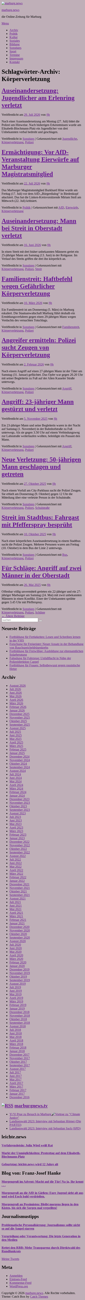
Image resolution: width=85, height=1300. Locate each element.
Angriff (66, 388)
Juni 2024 (15, 778)
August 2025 (17, 728)
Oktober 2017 (18, 1061)
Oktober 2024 (18, 763)
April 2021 (16, 912)
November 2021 (19, 888)
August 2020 (17, 941)
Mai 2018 (15, 1037)
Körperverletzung (13, 142)
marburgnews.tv (31, 1105)
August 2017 (17, 1069)
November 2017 (19, 1058)
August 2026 (17, 685)
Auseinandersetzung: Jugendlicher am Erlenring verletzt (38, 98)
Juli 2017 (15, 1072)
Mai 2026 (15, 696)
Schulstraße (42, 507)
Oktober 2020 (18, 934)
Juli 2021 (15, 902)
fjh (48, 114)
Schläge (40, 612)
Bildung (14, 44)
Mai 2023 (15, 824)
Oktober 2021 (18, 891)
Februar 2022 (17, 877)
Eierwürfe (72, 207)
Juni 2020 (15, 948)
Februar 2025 (17, 749)
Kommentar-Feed (20, 1282)
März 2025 (16, 746)
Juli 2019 (15, 987)
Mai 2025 (15, 738)
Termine (14, 55)
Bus (64, 554)
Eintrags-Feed (18, 1279)
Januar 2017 (17, 1093)
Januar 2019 (17, 1008)
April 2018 (16, 1040)
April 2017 (16, 1083)
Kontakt (14, 62)
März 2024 (16, 788)
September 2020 (19, 937)
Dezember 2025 (19, 714)
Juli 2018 (15, 1029)
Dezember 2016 (19, 1097)
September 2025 (19, 724)
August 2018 (17, 1026)
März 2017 (16, 1086)
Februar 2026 (17, 707)
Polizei (29, 142)
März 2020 (16, 959)
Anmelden (16, 1275)
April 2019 (16, 998)
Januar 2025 (17, 753)
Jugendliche (69, 138)
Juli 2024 (15, 774)
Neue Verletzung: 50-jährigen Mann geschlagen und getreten (41, 466)
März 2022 (16, 873)
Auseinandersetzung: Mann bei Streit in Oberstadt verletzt (39, 228)
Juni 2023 (15, 820)
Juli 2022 (15, 859)
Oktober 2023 (18, 806)
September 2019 (19, 980)
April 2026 (16, 699)
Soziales (14, 40)
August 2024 (17, 770)
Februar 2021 (17, 919)
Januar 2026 (17, 710)
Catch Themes (39, 1296)
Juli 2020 (15, 944)
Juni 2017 (15, 1076)
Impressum (16, 58)
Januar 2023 (17, 838)
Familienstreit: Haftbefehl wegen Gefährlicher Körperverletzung (37, 286)
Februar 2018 (17, 1047)
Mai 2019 (15, 994)
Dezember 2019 (19, 969)
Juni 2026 (15, 692)
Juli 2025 (15, 731)
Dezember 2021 (19, 884)
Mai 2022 (15, 866)
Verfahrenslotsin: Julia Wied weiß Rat (27, 1145)
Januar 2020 (17, 966)
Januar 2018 (17, 1051)
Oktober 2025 (18, 721)
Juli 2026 (15, 689)
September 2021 (19, 895)
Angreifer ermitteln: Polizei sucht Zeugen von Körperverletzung (39, 347)
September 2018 (19, 1022)
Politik (13, 33)
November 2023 (19, 802)
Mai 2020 (15, 951)
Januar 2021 (17, 923)
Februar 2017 (17, 1090)
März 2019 (16, 1001)
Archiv (13, 30)
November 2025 (19, 717)
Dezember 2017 (19, 1054)
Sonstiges (15, 47)
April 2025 (16, 742)
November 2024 (19, 760)
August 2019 (17, 983)
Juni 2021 (15, 905)
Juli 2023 (15, 817)
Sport (12, 51)
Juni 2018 (15, 1033)
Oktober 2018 (18, 1019)
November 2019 (19, 973)
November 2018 (19, 1015)
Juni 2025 (15, 735)
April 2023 (16, 827)
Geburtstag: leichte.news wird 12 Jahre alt (30, 1164)
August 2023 (17, 813)
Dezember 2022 (19, 841)
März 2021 (16, 916)
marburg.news (10, 10)
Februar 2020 (17, 962)
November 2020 (19, 930)
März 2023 (16, 831)
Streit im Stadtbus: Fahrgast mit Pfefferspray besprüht (40, 521)
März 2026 (16, 703)
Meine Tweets (10, 1259)
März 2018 (16, 1044)
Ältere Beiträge (13, 616)
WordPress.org (18, 1286)
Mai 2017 (15, 1079)
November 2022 (19, 845)
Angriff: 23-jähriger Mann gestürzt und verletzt (38, 405)
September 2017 (19, 1065)
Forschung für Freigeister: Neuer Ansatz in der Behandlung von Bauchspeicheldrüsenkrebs (46, 645)
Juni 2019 (15, 990)
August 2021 (17, 898)
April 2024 (16, 785)
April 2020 (16, 955)
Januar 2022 (17, 880)
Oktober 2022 (18, 849)
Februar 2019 (17, 1005)
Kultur (13, 37)
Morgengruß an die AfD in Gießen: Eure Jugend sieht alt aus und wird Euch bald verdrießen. (42, 1194)
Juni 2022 (15, 863)
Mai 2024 (15, 781)
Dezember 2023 (19, 799)
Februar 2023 (17, 834)
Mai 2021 (15, 909)
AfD (61, 207)
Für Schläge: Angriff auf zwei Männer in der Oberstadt (41, 571)
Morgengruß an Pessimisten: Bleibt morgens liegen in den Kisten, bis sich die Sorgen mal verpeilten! (40, 1206)
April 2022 (16, 870)
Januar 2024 (17, 795)
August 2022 (17, 856)
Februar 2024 (17, 792)
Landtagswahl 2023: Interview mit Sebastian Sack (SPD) (45, 1128)
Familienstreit (70, 327)
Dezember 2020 (19, 927)
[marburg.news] (12, 3)
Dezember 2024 (19, 756)
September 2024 (19, 767)
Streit (38, 269)
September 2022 (19, 852)
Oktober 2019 (18, 976)
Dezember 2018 (19, 1012)
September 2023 (19, 809)
